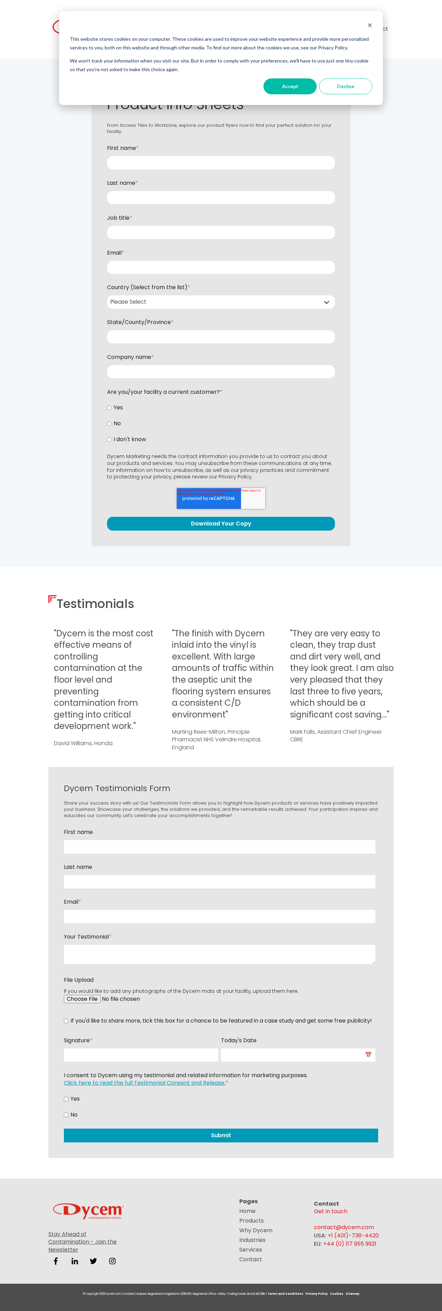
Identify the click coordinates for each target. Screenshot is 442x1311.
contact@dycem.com (344, 1227)
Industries (252, 1240)
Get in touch (330, 1211)
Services (250, 1250)
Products (251, 1221)
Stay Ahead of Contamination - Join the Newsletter (82, 1242)
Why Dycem (255, 1230)
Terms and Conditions (285, 1294)
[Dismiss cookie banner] (369, 26)
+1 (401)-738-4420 (353, 1235)
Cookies (337, 1294)
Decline (345, 86)
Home (247, 1211)
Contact (250, 1259)
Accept (290, 86)
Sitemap (352, 1294)
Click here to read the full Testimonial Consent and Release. (144, 1083)
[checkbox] (221, 424)
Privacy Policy (235, 476)
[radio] (221, 408)
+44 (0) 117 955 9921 (349, 1244)
